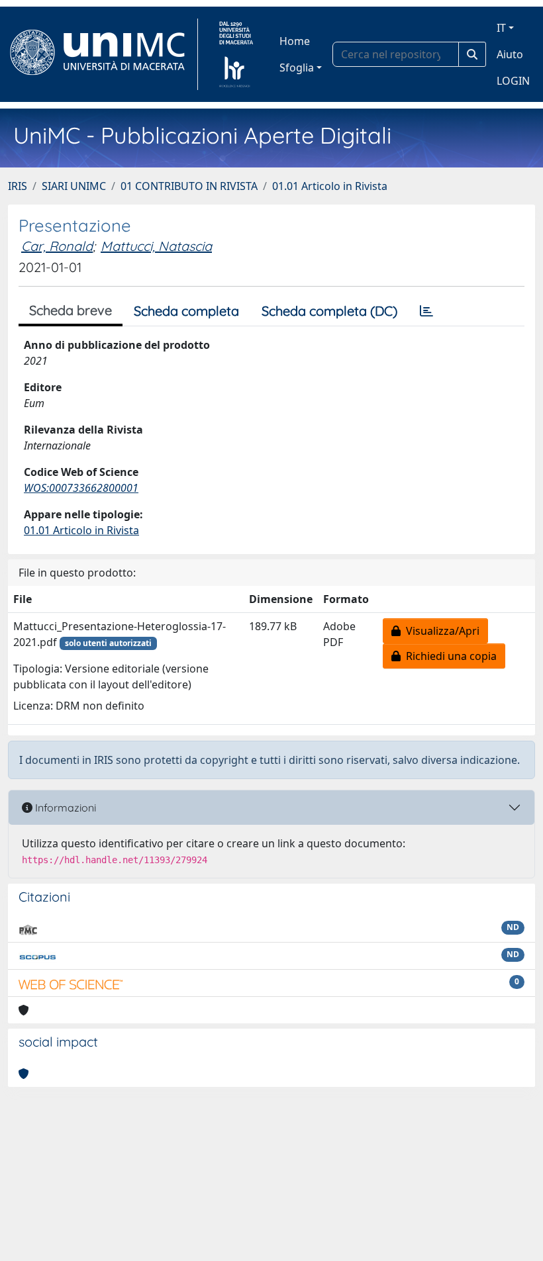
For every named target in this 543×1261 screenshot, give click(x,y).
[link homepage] (103, 54)
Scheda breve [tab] (70, 310)
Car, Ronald (57, 246)
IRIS (17, 186)
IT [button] (501, 28)
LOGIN (513, 80)
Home (294, 41)
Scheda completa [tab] (186, 311)
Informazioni (64, 807)
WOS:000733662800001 (81, 488)
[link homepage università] (236, 54)
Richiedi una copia (449, 656)
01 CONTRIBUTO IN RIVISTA (189, 186)
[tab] (426, 311)
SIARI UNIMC (74, 186)
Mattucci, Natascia (156, 246)
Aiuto (510, 54)
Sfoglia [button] (296, 67)
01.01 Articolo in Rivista (329, 186)
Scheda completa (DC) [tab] (329, 311)
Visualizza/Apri (440, 631)
